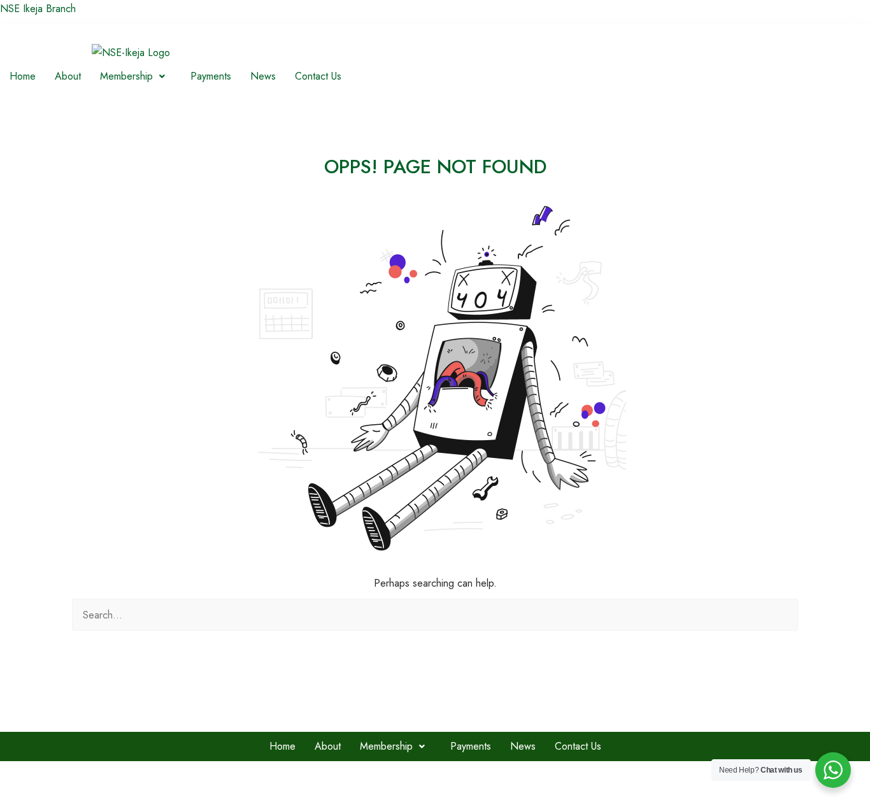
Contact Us (318, 76)
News (263, 76)
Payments (210, 76)
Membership (126, 76)
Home (23, 76)
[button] (135, 76)
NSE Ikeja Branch (38, 8)
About (68, 76)
